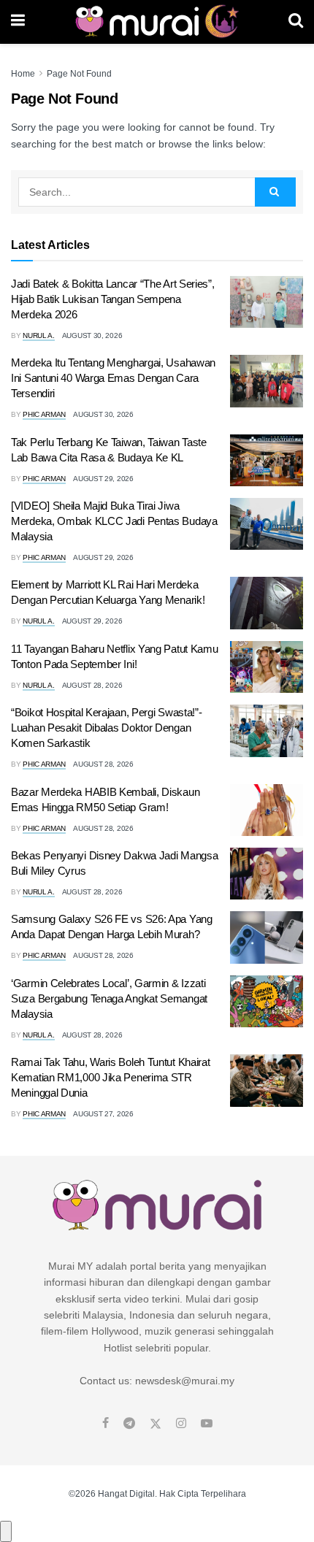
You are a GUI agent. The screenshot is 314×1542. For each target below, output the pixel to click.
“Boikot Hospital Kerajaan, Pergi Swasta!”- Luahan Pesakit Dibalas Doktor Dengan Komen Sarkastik (106, 727)
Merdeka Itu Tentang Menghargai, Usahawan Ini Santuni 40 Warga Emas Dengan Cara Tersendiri (113, 377)
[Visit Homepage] (157, 22)
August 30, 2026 (92, 335)
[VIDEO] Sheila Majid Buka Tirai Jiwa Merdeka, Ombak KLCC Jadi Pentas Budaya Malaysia (114, 520)
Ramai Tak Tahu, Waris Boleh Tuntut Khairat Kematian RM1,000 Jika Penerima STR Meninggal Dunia (110, 1077)
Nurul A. (39, 335)
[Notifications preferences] (6, 1531)
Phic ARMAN (44, 414)
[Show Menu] (18, 22)
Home (23, 74)
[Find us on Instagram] (181, 1423)
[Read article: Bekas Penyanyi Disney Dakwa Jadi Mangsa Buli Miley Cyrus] (266, 874)
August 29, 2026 (103, 479)
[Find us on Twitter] (155, 1423)
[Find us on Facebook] (105, 1423)
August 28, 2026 (92, 685)
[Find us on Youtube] (206, 1423)
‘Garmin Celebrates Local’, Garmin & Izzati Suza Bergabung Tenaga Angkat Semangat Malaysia (109, 998)
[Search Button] (295, 22)
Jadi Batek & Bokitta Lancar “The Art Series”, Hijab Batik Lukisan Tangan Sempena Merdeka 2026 (113, 299)
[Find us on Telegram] (129, 1423)
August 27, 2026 (103, 1114)
